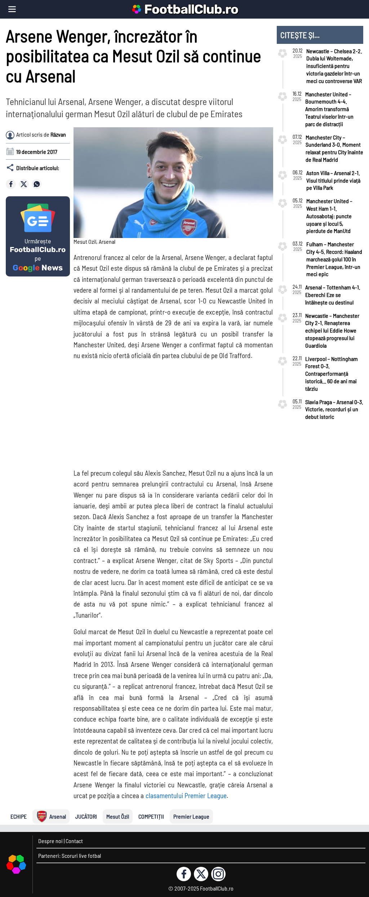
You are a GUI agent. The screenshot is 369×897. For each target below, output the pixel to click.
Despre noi (50, 840)
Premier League (191, 816)
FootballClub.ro (191, 9)
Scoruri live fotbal (81, 855)
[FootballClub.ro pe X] (201, 874)
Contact (74, 840)
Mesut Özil (117, 816)
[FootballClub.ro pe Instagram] (218, 874)
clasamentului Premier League (186, 795)
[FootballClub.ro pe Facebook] (183, 874)
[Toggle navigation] (12, 9)
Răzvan (58, 134)
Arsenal (57, 816)
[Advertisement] (215, 412)
